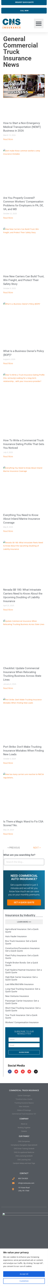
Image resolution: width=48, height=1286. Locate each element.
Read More (8, 139)
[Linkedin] (23, 1071)
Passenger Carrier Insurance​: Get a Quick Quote (22, 1002)
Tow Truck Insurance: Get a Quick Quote (21, 1016)
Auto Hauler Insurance (16, 936)
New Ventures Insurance (17, 996)
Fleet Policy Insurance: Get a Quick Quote (22, 956)
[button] (39, 23)
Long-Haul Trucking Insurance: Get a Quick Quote (22, 990)
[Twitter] (29, 1071)
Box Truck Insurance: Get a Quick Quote (21, 942)
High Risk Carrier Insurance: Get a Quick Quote (21, 978)
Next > (37, 847)
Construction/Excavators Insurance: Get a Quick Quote (22, 949)
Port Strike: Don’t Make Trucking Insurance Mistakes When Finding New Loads (23, 750)
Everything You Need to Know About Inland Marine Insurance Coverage (21, 518)
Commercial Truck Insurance (24, 1090)
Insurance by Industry (20, 915)
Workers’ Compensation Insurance (22, 1022)
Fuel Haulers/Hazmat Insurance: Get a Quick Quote (23, 971)
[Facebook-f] (10, 1071)
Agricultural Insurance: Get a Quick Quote (22, 930)
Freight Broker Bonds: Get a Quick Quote (21, 963)
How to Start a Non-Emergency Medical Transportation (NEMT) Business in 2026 (22, 127)
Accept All (24, 1274)
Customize (24, 1281)
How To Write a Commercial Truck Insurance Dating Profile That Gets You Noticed (23, 444)
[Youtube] (16, 1071)
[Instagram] (36, 1071)
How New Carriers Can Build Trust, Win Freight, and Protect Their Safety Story (23, 280)
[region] (24, 1267)
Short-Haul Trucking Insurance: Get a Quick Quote (22, 1009)
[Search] (41, 862)
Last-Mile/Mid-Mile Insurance (19, 984)
